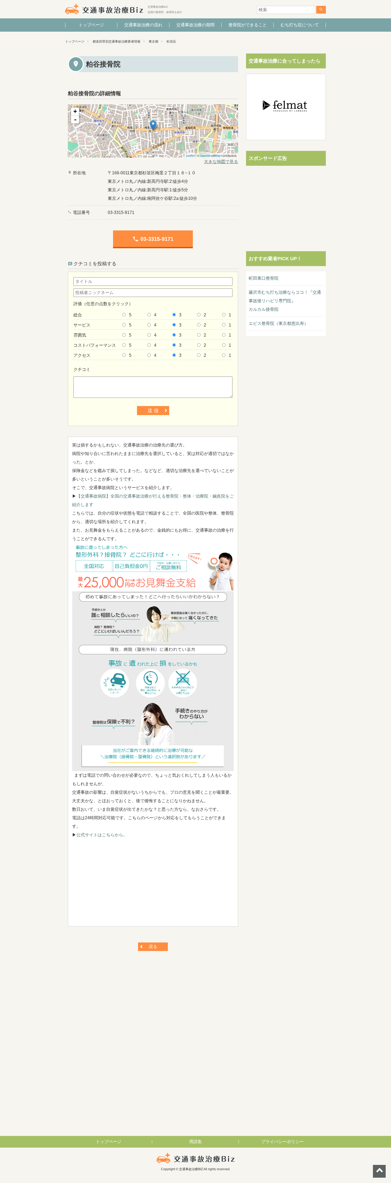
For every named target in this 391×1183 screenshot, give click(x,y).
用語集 (195, 1141)
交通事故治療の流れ (143, 25)
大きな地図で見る (221, 161)
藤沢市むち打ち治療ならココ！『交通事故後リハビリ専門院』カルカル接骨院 (285, 301)
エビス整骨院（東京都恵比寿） (278, 323)
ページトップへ (379, 1171)
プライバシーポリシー (282, 1141)
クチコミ (81, 369)
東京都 (153, 41)
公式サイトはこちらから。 (101, 835)
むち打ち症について (300, 25)
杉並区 (171, 41)
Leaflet (190, 155)
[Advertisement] (153, 885)
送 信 (153, 410)
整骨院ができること (247, 25)
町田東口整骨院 (263, 278)
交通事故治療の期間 (195, 25)
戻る (153, 946)
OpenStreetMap (210, 155)
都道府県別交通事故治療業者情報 (116, 41)
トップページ (91, 25)
